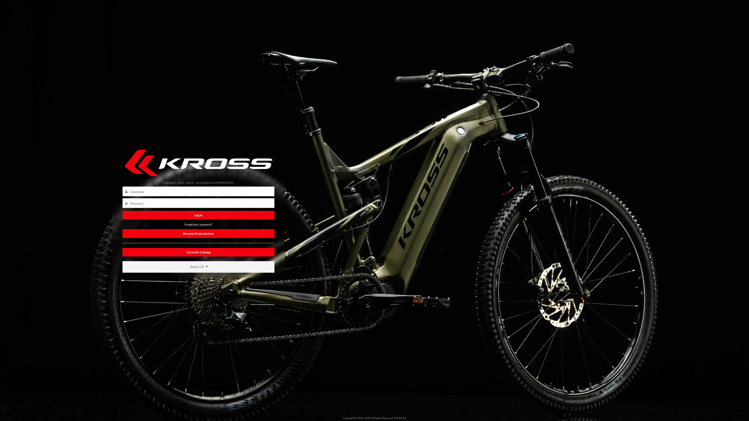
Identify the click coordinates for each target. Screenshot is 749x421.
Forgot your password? (198, 224)
